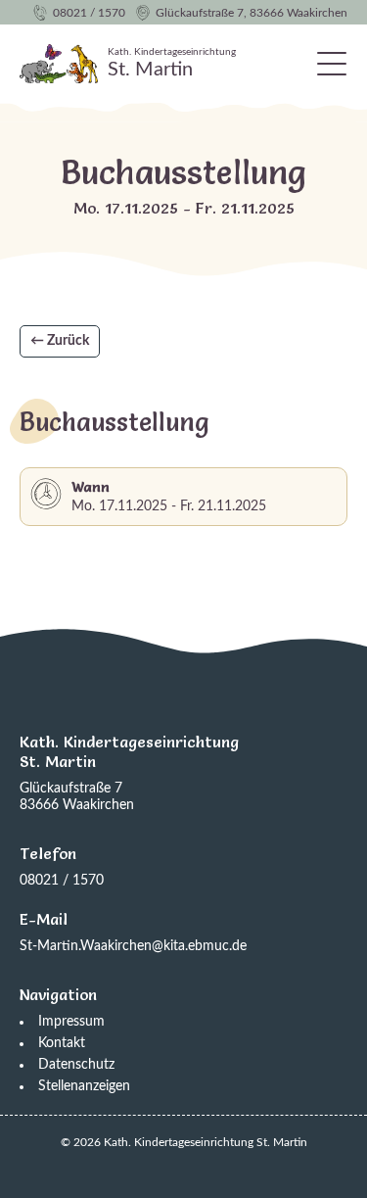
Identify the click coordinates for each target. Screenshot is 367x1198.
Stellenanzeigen (84, 1086)
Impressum (71, 1022)
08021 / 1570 (89, 13)
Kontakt (61, 1043)
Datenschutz (76, 1065)
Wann (90, 487)
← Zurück (59, 341)
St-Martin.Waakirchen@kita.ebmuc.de (133, 946)
